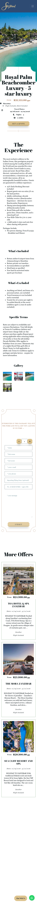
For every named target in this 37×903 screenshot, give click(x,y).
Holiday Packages (19, 842)
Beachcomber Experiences (17, 203)
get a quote (18, 124)
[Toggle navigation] (32, 6)
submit (18, 524)
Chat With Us (20, 898)
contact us (18, 846)
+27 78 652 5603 (18, 883)
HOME (18, 837)
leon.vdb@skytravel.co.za (19, 878)
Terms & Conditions (13, 329)
